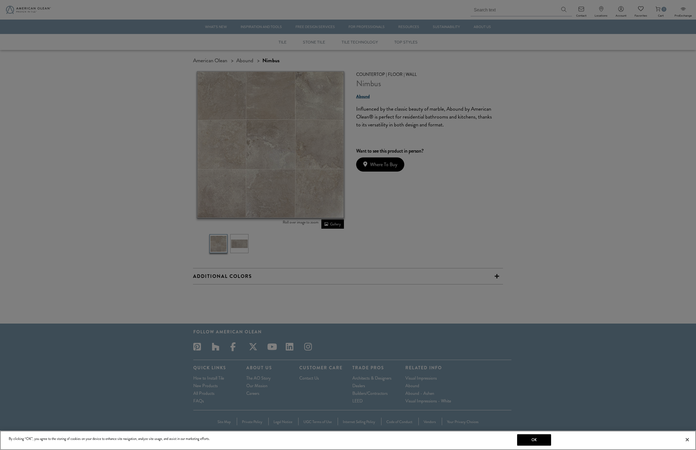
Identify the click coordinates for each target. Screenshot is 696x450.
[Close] (687, 440)
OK (534, 439)
